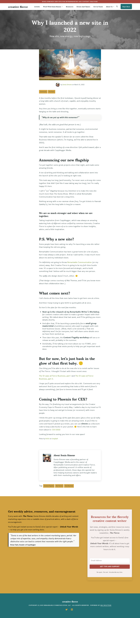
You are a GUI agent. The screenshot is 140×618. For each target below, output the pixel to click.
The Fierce (51, 92)
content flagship (49, 486)
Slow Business (69, 486)
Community (43, 92)
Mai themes (59, 486)
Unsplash (55, 439)
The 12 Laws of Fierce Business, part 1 (55, 375)
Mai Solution (105, 605)
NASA (47, 439)
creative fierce (18, 6)
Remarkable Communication (79, 262)
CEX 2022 (56, 429)
